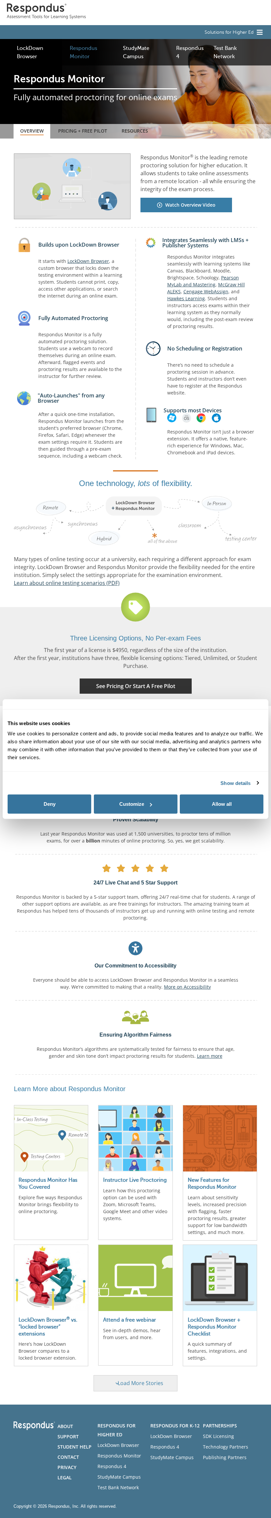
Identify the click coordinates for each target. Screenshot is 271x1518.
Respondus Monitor (119, 1456)
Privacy (67, 1467)
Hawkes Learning (186, 298)
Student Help (75, 1447)
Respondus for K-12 (175, 1425)
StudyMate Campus (119, 1477)
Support (68, 1436)
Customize (131, 804)
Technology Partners (225, 1447)
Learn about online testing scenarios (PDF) (67, 583)
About (65, 1426)
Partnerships (220, 1425)
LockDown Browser (88, 261)
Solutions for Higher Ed (229, 32)
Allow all (222, 804)
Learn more (209, 1056)
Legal (65, 1477)
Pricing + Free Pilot (82, 131)
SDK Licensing (218, 1436)
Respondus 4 (111, 1466)
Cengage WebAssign (205, 291)
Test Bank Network (118, 1487)
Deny (50, 804)
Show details (235, 783)
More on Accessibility (187, 987)
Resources (135, 131)
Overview (32, 131)
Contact (68, 1457)
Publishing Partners (225, 1457)
